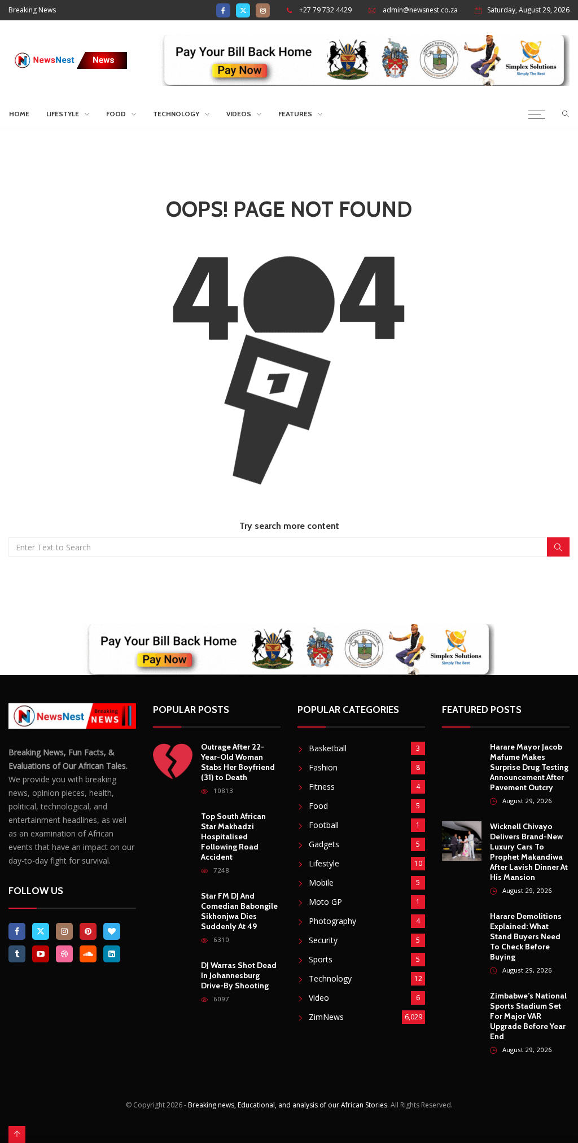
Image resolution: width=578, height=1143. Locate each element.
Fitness (322, 786)
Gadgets (324, 844)
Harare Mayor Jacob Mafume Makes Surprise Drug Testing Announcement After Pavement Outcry (529, 767)
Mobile (321, 882)
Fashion (323, 767)
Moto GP (325, 901)
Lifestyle (62, 114)
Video (319, 997)
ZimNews (326, 1016)
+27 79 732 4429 (325, 10)
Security (323, 940)
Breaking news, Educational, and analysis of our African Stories (287, 1105)
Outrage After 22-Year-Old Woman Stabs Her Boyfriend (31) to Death (238, 762)
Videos (238, 114)
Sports (320, 959)
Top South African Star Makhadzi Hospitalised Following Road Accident (233, 836)
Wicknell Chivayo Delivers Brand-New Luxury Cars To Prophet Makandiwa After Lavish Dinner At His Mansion (529, 851)
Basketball (328, 748)
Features (295, 114)
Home (19, 114)
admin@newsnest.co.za (420, 10)
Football (324, 825)
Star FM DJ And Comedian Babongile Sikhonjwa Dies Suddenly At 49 (239, 911)
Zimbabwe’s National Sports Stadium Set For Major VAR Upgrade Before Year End (528, 1016)
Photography (332, 921)
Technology (176, 114)
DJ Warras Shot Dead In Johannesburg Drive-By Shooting (239, 975)
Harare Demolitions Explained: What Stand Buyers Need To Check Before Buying (526, 936)
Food (116, 114)
